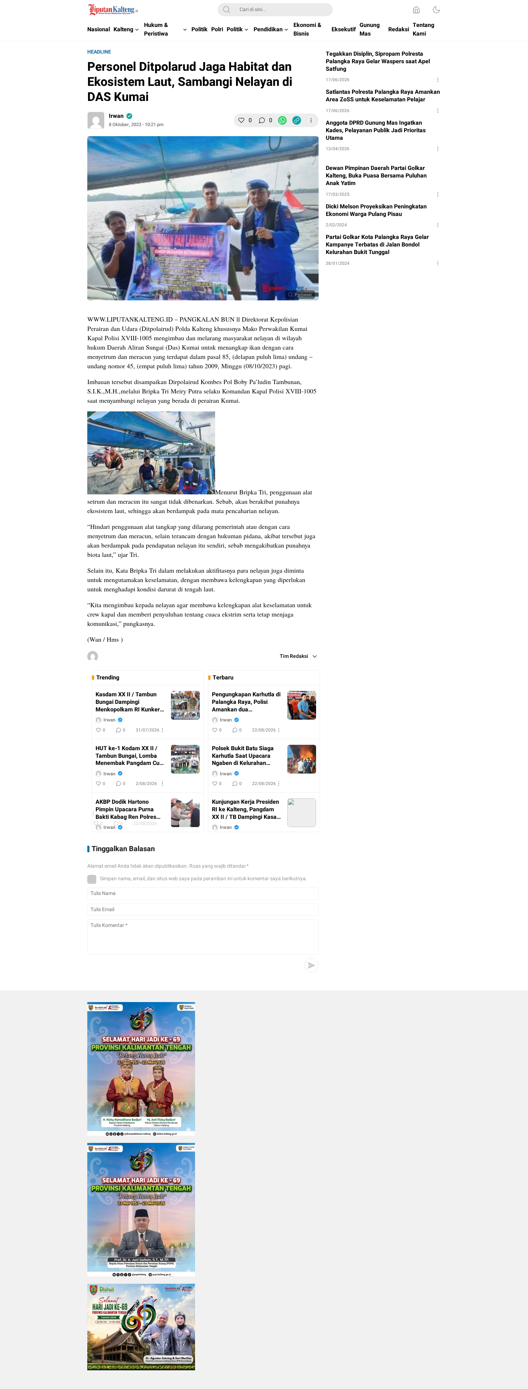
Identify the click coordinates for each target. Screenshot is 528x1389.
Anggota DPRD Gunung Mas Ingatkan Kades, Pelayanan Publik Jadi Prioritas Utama (376, 130)
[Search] (226, 10)
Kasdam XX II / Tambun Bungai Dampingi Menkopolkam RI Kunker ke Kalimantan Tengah (128, 702)
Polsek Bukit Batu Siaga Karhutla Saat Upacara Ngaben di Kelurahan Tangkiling (243, 756)
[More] (311, 120)
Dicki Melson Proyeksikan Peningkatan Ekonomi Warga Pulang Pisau (376, 210)
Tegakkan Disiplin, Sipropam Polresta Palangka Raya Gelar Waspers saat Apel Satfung (378, 61)
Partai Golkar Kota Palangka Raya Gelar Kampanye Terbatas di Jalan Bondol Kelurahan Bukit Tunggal (377, 245)
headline (99, 52)
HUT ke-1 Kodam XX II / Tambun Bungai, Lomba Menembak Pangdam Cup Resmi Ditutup (129, 756)
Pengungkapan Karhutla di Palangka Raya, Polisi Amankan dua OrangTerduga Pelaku (246, 702)
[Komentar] (262, 120)
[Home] (416, 9)
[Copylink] (296, 120)
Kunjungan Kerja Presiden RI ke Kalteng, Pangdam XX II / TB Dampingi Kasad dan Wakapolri (246, 809)
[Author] (96, 120)
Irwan (116, 116)
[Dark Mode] (436, 9)
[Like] (241, 120)
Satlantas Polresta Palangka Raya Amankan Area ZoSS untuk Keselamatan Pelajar (383, 95)
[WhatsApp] (282, 120)
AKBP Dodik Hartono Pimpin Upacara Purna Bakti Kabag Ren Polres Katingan (126, 809)
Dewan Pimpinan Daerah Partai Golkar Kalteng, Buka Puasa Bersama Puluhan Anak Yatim (376, 176)
